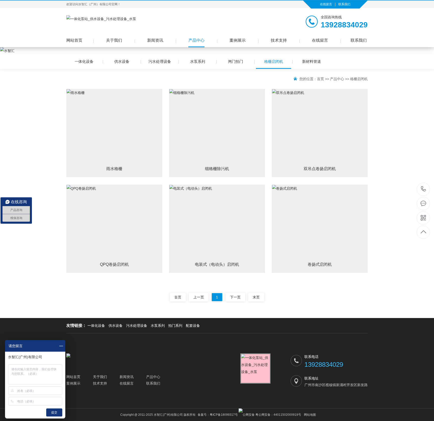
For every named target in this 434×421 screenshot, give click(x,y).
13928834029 (423, 189)
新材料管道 (311, 61)
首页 (320, 79)
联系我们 (344, 4)
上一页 (198, 297)
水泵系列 (197, 61)
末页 (256, 297)
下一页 (235, 297)
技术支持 (279, 40)
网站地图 (310, 414)
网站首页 (74, 40)
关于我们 (114, 40)
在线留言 (326, 4)
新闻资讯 (155, 40)
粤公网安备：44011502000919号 (278, 414)
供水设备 (121, 61)
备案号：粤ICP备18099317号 (218, 414)
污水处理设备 (159, 61)
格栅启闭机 (273, 61)
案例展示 (238, 40)
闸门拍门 (235, 61)
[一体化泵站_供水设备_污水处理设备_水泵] (101, 22)
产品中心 (196, 40)
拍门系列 (175, 326)
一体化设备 (84, 61)
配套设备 (193, 326)
